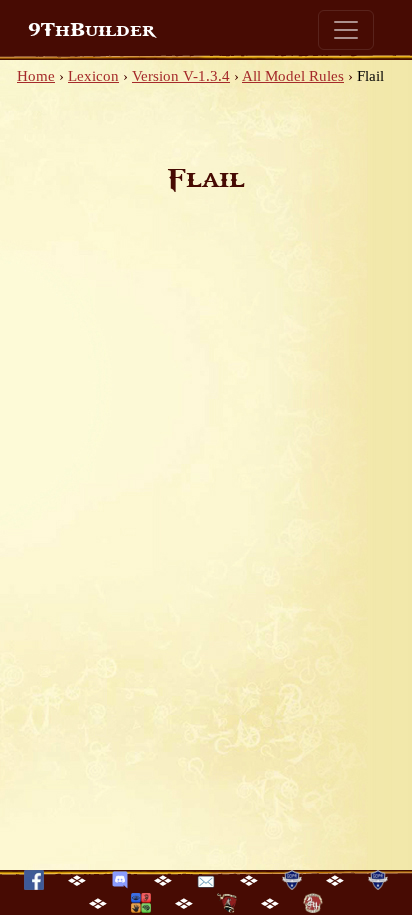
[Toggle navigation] (346, 30)
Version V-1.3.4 (181, 76)
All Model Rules (293, 76)
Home (36, 76)
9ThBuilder (91, 30)
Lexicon (93, 76)
